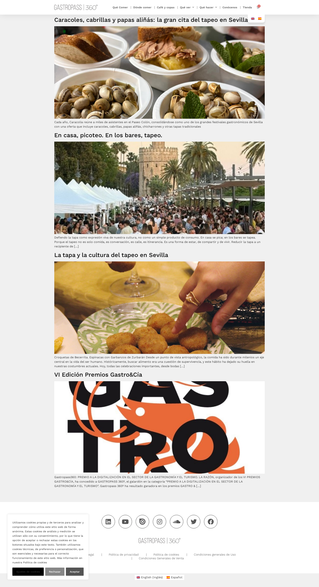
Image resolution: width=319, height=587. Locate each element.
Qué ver (185, 7)
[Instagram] (159, 521)
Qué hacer (206, 7)
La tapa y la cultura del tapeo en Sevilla (111, 254)
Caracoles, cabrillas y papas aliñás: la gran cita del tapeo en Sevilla (151, 19)
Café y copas (165, 7)
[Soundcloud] (176, 521)
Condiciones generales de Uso (215, 554)
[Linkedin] (108, 521)
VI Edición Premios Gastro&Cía (98, 374)
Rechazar (55, 571)
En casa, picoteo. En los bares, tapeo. (108, 135)
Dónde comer (142, 7)
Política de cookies (166, 554)
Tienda (247, 7)
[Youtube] (125, 521)
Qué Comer (120, 7)
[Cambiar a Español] (259, 18)
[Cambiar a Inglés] (252, 18)
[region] (48, 547)
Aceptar (75, 571)
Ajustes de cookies (28, 571)
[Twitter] (193, 521)
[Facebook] (210, 521)
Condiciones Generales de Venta (161, 558)
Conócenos (229, 7)
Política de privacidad (124, 554)
